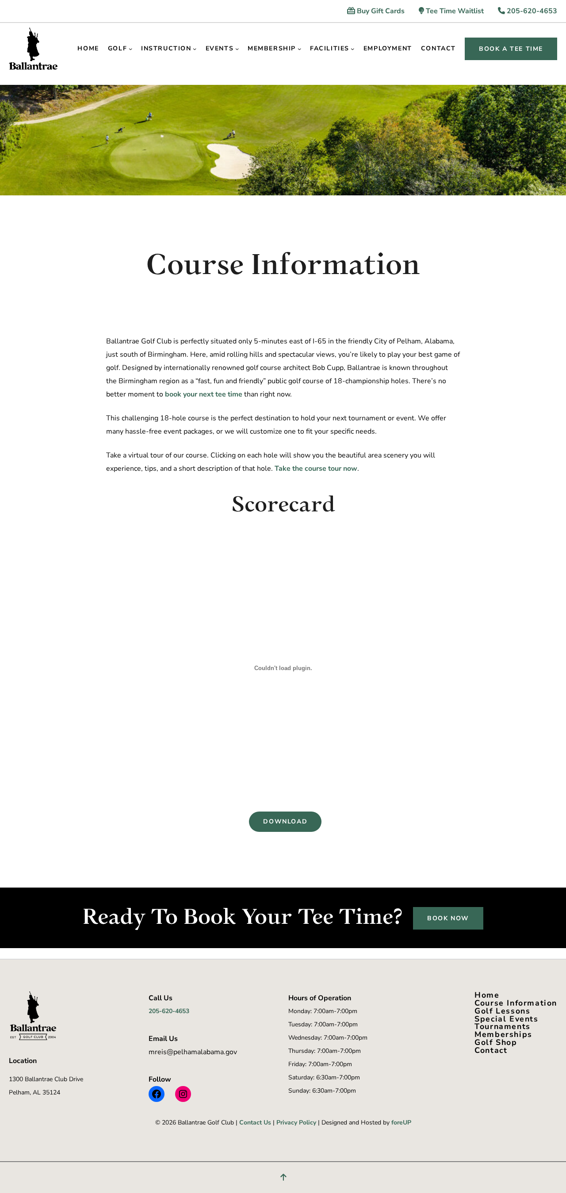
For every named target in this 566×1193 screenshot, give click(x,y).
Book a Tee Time (511, 49)
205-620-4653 (531, 11)
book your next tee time (203, 394)
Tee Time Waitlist (454, 11)
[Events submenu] (237, 48)
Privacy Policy (296, 1122)
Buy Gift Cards (380, 11)
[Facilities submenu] (352, 48)
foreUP (401, 1122)
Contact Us (255, 1122)
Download (285, 821)
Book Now (448, 918)
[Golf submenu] (130, 48)
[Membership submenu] (299, 48)
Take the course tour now (316, 468)
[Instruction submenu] (194, 48)
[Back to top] (283, 1177)
